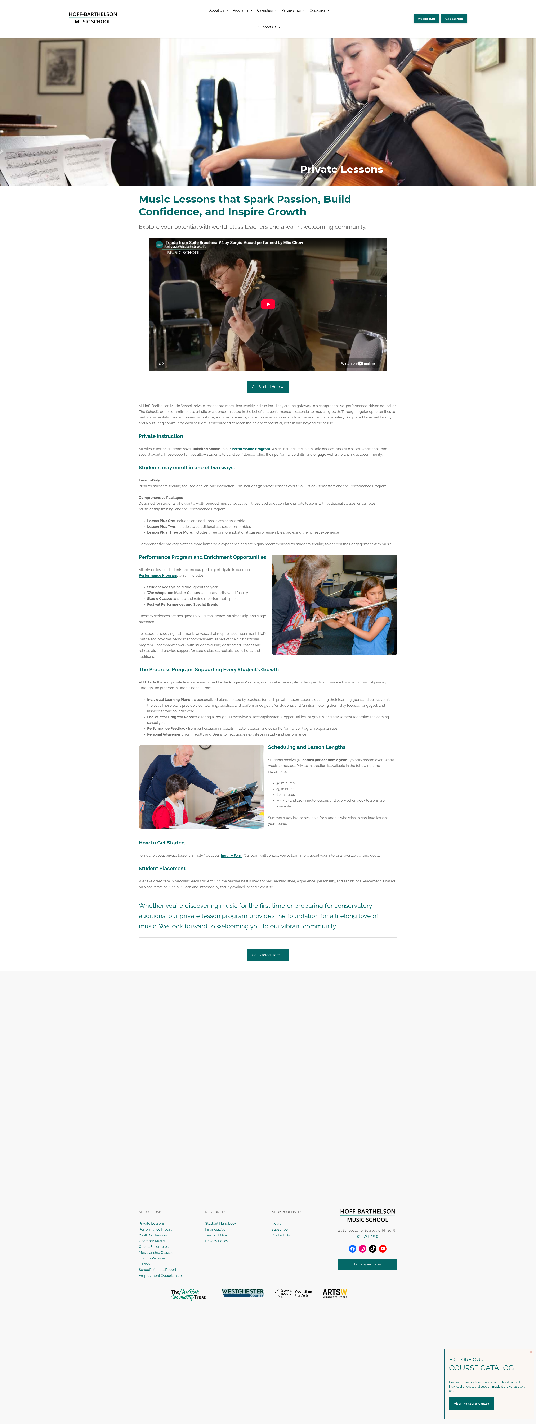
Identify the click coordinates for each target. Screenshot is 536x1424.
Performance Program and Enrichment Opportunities (202, 557)
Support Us (267, 27)
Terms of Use (216, 1235)
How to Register (152, 1258)
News (276, 1223)
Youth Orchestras (153, 1235)
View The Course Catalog (471, 1403)
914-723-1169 (367, 1236)
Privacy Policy (216, 1241)
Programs (240, 10)
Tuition (144, 1264)
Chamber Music (152, 1241)
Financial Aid (215, 1229)
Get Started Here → (268, 387)
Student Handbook (220, 1223)
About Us (216, 10)
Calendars (265, 10)
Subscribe (280, 1229)
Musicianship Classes (156, 1252)
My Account (426, 19)
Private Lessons (152, 1223)
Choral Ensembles (154, 1247)
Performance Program (251, 449)
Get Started (454, 19)
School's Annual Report (157, 1270)
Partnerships (291, 10)
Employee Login (367, 1264)
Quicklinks (317, 10)
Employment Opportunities (161, 1275)
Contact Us (281, 1235)
